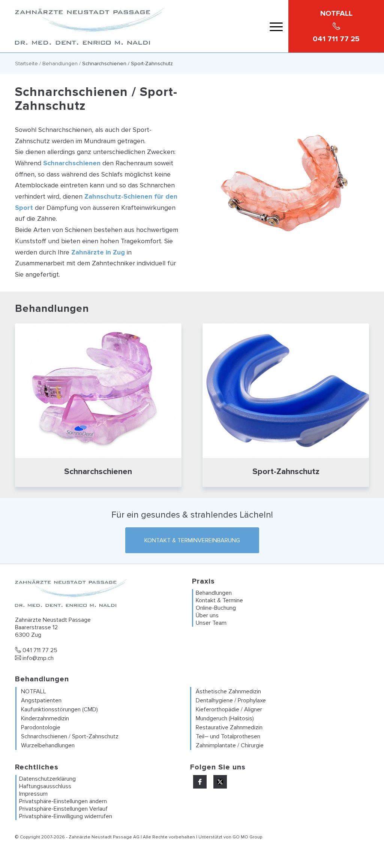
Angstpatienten (41, 700)
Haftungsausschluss (45, 786)
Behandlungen (60, 63)
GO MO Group (247, 837)
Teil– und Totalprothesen (228, 736)
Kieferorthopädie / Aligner (229, 709)
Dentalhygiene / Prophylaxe (231, 700)
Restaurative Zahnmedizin (229, 727)
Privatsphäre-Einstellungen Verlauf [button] (63, 809)
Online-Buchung (216, 608)
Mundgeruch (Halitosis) (225, 718)
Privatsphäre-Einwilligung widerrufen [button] (65, 816)
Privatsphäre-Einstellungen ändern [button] (63, 801)
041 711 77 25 (39, 650)
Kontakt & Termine (219, 600)
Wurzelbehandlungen (48, 745)
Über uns (207, 615)
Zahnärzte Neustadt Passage (100, 837)
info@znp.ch (37, 658)
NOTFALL (33, 691)
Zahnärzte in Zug (98, 252)
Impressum (33, 794)
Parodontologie (40, 727)
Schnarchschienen (71, 163)
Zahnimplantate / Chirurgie (230, 745)
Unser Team (211, 623)
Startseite (26, 63)
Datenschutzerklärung (47, 779)
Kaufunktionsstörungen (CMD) (59, 709)
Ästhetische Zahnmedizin (228, 691)
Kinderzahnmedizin (45, 718)
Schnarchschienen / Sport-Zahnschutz (69, 736)
